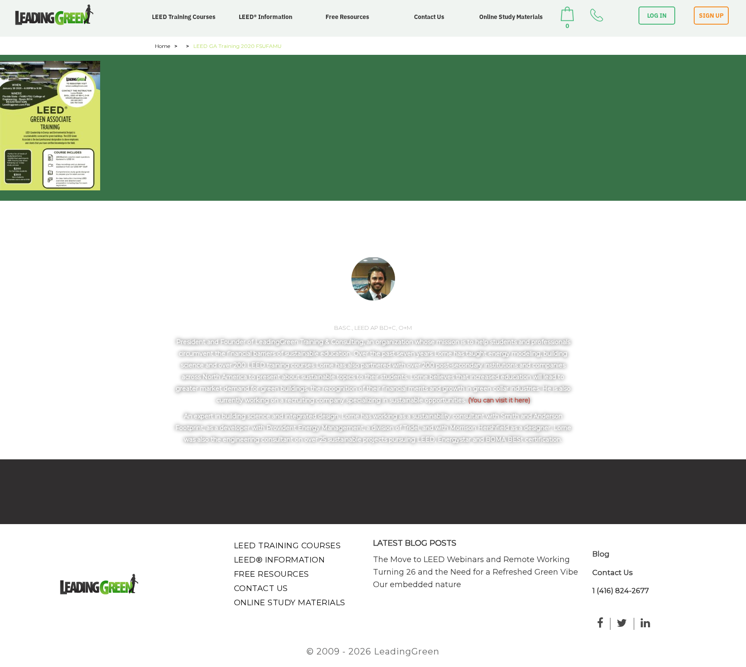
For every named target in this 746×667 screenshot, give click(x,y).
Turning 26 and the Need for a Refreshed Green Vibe (475, 572)
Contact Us (429, 17)
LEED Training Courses (183, 17)
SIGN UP (711, 15)
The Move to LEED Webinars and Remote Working (471, 559)
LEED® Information (265, 17)
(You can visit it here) (499, 400)
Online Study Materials (511, 17)
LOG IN (657, 15)
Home (162, 46)
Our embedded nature (417, 584)
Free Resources (347, 17)
